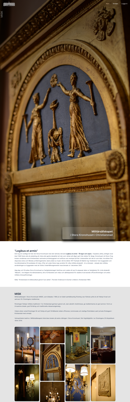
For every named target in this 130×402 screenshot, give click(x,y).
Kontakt (115, 4)
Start (107, 4)
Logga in (124, 4)
